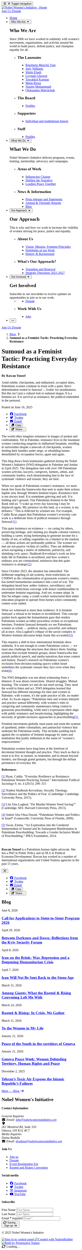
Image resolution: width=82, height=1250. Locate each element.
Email (12, 1218)
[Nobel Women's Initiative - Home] (24, 7)
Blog (13, 334)
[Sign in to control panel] (18, 1239)
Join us (14, 1156)
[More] (13, 320)
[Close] (5, 871)
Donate (14, 1160)
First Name (9, 1210)
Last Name (8, 1214)
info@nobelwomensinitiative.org (36, 1119)
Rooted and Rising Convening (29, 1167)
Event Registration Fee (24, 1164)
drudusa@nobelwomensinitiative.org (39, 1141)
